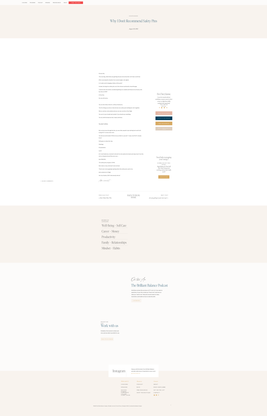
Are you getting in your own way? (158, 198)
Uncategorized (133, 15)
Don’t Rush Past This (106, 198)
